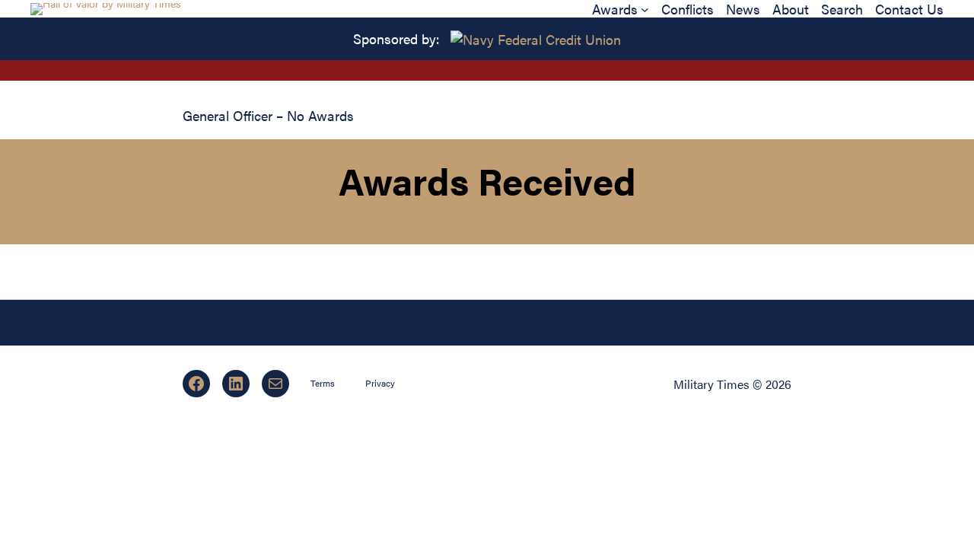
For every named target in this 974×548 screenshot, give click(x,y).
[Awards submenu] (645, 9)
